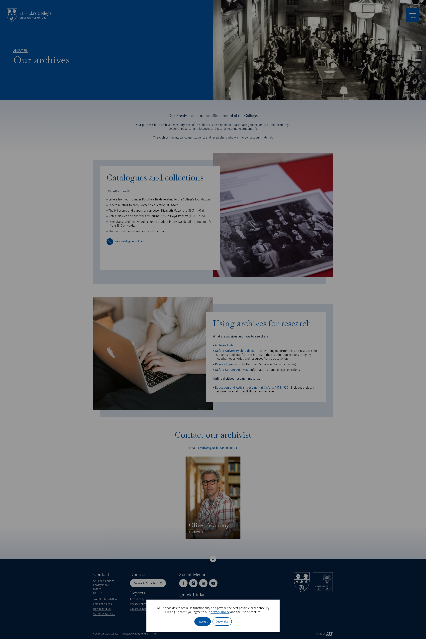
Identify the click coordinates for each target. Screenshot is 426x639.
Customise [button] (222, 621)
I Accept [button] (203, 621)
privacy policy (220, 612)
